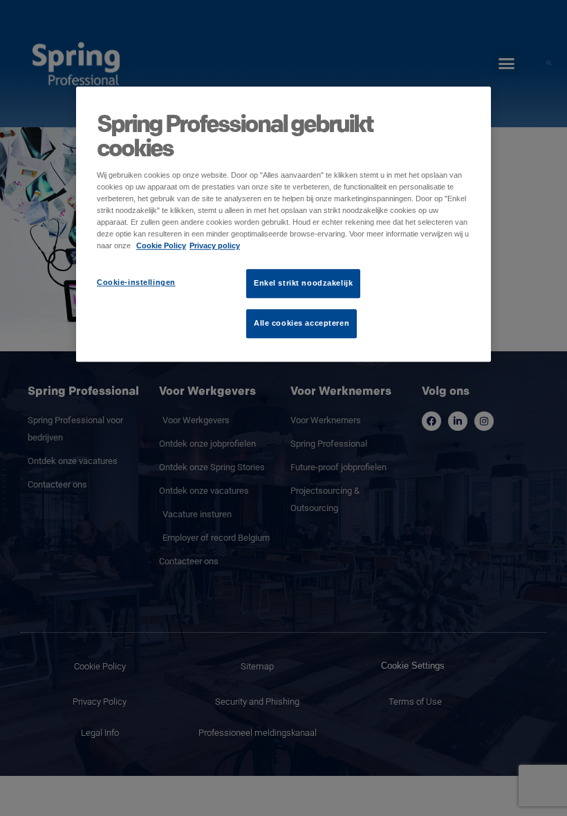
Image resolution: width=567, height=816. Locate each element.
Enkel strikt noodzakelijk (303, 283)
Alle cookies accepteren (301, 323)
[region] (283, 224)
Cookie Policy (161, 246)
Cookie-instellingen (136, 283)
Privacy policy (214, 246)
